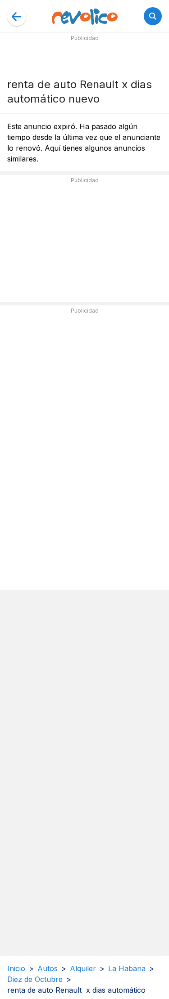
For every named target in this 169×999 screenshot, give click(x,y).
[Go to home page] (85, 16)
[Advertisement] (85, 55)
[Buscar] (153, 16)
